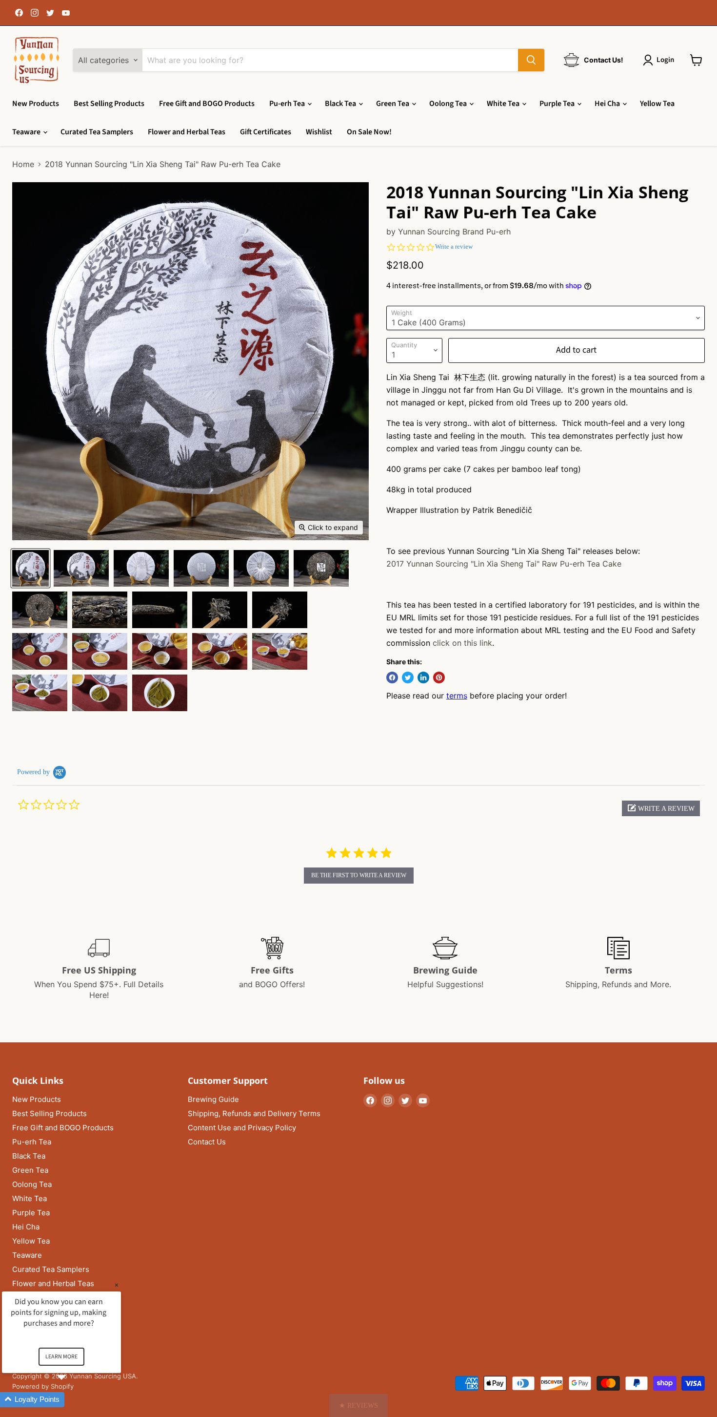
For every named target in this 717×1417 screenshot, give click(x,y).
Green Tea (393, 103)
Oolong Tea (448, 103)
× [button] (117, 1285)
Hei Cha (608, 103)
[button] (661, 808)
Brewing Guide (213, 1099)
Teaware (27, 132)
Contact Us (207, 1141)
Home (23, 164)
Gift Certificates (265, 132)
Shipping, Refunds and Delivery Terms (254, 1113)
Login (665, 60)
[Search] (531, 60)
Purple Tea (557, 103)
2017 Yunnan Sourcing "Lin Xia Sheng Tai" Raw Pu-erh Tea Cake (503, 564)
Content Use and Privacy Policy (242, 1127)
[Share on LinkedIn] (423, 677)
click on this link (462, 643)
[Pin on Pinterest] (439, 677)
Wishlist (319, 132)
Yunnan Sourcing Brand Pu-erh (454, 231)
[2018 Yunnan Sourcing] (30, 568)
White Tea (504, 103)
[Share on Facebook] (392, 677)
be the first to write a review (358, 875)
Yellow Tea (657, 103)
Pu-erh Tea (287, 103)
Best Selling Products (109, 103)
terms (456, 695)
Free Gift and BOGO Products (207, 103)
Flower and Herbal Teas (186, 132)
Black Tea (341, 103)
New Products (35, 103)
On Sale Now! (369, 132)
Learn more (61, 1357)
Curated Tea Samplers (96, 132)
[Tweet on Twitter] (408, 677)
